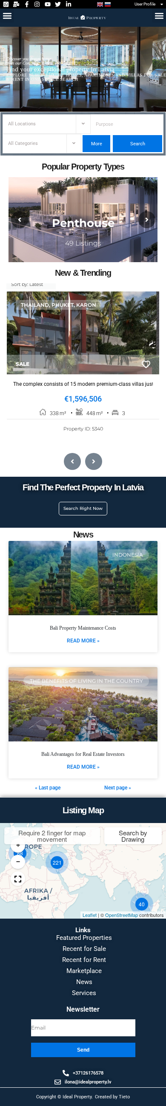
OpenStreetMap (121, 914)
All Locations (22, 124)
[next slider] (146, 219)
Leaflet (90, 914)
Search (137, 144)
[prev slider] (19, 219)
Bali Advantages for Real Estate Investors (83, 754)
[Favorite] (146, 364)
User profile (145, 4)
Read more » (83, 641)
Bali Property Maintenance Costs (83, 628)
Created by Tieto (112, 1097)
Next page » (117, 788)
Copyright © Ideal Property (64, 1097)
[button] (7, 15)
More (96, 144)
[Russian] (108, 4)
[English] (100, 4)
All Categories (23, 143)
